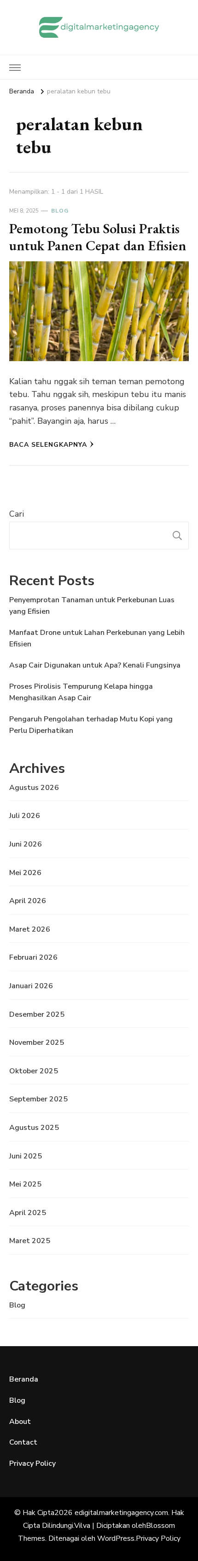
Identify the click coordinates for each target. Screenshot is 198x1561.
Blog (60, 210)
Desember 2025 (36, 1014)
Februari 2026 (33, 957)
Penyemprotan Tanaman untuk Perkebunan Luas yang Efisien (92, 606)
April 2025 (27, 1213)
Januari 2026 (31, 986)
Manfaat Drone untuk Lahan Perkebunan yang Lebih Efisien (97, 639)
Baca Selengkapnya (48, 444)
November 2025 (36, 1042)
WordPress (115, 1538)
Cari (16, 513)
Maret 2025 (29, 1241)
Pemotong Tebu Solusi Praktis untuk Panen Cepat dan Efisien (97, 237)
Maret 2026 (29, 929)
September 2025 (38, 1099)
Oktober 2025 (33, 1071)
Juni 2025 (25, 1156)
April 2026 (27, 901)
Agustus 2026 (34, 788)
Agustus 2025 (34, 1128)
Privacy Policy (32, 1463)
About (20, 1422)
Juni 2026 (25, 844)
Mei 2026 (25, 873)
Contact (23, 1442)
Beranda (23, 1379)
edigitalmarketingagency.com (121, 1513)
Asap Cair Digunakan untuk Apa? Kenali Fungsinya (95, 665)
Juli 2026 (24, 816)
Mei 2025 (25, 1184)
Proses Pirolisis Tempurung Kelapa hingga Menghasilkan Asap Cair (81, 692)
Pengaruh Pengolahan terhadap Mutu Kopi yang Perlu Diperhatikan (91, 725)
